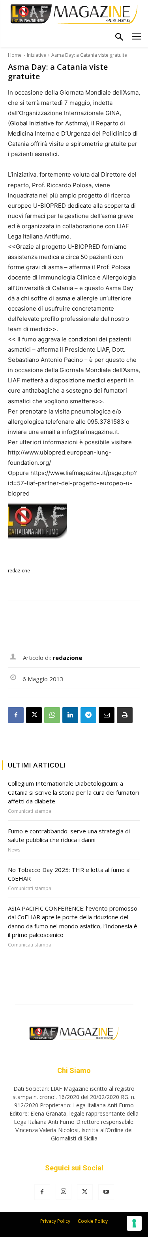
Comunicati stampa (29, 811)
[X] (34, 715)
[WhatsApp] (52, 715)
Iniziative (36, 55)
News (14, 850)
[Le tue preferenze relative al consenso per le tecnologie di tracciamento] (134, 1223)
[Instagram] (63, 1192)
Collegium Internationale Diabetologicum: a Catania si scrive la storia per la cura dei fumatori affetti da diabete (73, 792)
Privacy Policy (55, 1221)
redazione (19, 571)
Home (15, 55)
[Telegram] (88, 715)
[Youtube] (106, 1192)
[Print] (125, 715)
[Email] (106, 715)
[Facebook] (16, 715)
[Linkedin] (70, 715)
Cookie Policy (93, 1221)
